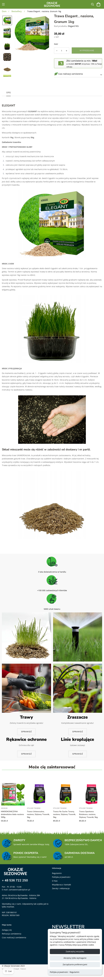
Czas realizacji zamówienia (14, 937)
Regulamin (74, 972)
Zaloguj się (7, 930)
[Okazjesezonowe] (52, 4)
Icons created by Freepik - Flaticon (14, 969)
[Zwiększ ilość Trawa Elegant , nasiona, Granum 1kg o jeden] (66, 51)
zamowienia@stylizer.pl (19, 889)
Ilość (56, 44)
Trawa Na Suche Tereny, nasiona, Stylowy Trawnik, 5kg (64, 814)
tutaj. (47, 844)
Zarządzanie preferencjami (75, 964)
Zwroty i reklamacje (61, 888)
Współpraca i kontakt (61, 884)
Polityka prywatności (59, 972)
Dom (4, 11)
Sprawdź (26, 731)
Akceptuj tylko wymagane (75, 958)
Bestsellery (17, 11)
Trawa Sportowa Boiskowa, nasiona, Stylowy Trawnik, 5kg (88, 814)
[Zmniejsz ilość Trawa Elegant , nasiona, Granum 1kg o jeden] (56, 51)
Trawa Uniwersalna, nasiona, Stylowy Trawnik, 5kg (38, 814)
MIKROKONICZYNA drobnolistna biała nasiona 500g (12, 814)
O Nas (55, 881)
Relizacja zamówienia (11, 933)
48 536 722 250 (16, 880)
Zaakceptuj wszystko (75, 951)
